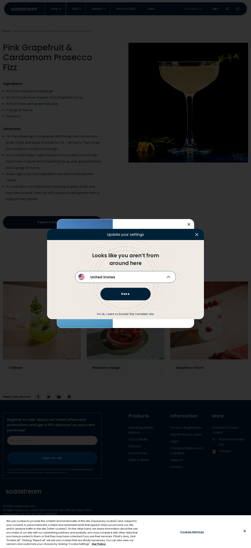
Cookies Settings (192, 532)
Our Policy (99, 544)
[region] (125, 531)
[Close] (244, 531)
